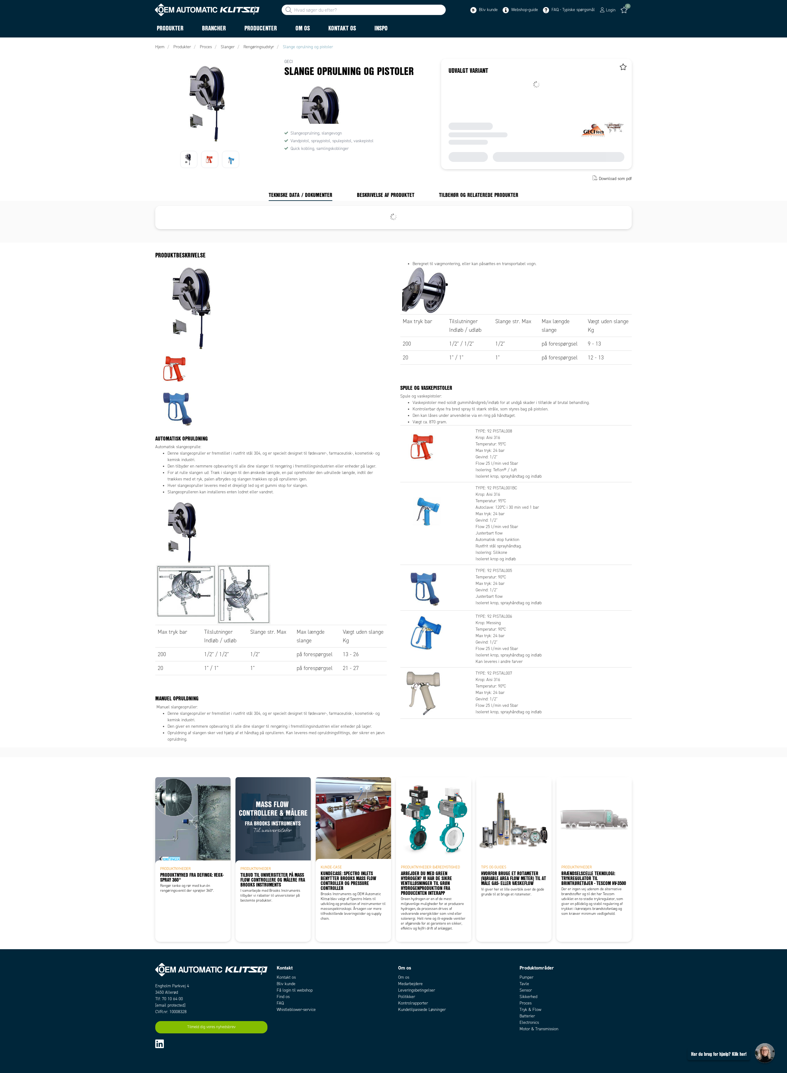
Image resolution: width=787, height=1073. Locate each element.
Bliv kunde (488, 9)
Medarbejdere (410, 983)
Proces (526, 1003)
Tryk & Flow (530, 1009)
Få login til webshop (295, 990)
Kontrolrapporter (413, 1003)
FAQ (280, 1003)
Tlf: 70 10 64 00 (169, 998)
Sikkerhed (528, 996)
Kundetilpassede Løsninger (422, 1009)
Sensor (526, 990)
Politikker (406, 996)
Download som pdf (615, 178)
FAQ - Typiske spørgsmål (572, 9)
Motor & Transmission (539, 1029)
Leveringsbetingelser (416, 990)
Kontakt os (286, 977)
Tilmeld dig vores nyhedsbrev (211, 1026)
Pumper (526, 977)
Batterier (527, 1016)
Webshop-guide (524, 9)
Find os (283, 996)
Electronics (529, 1022)
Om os (403, 977)
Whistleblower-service (296, 1009)
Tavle (524, 983)
